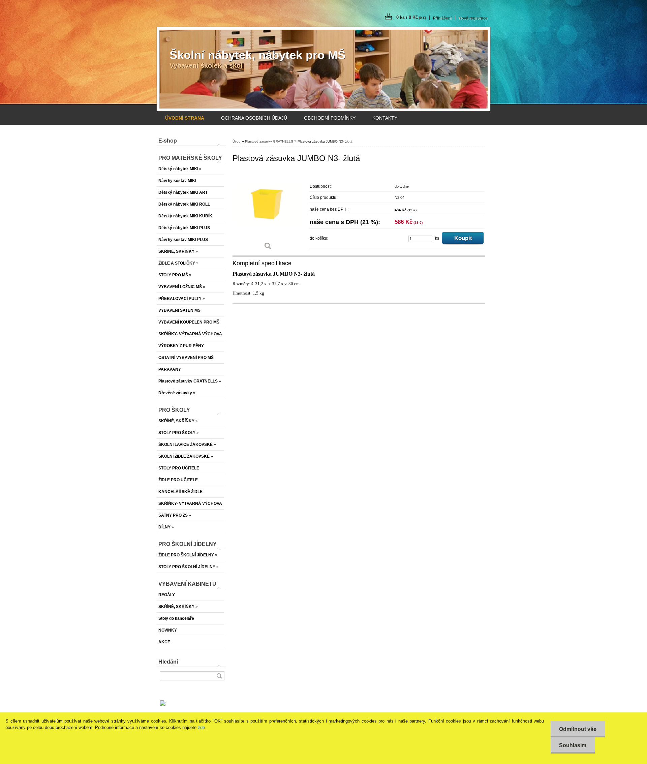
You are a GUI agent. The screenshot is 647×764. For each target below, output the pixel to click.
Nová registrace (473, 18)
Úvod (237, 141)
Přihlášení (442, 18)
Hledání (168, 662)
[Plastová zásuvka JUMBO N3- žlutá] (268, 212)
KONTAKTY (384, 118)
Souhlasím (572, 745)
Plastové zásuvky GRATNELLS (269, 141)
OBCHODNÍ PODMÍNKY (330, 118)
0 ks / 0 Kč (411, 17)
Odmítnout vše (577, 729)
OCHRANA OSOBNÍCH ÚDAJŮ (254, 118)
